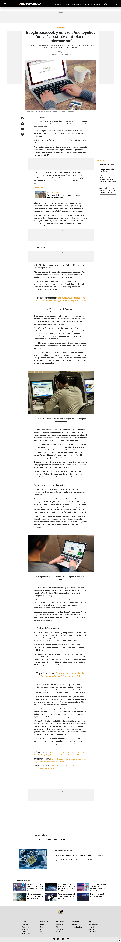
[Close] (71, 457)
